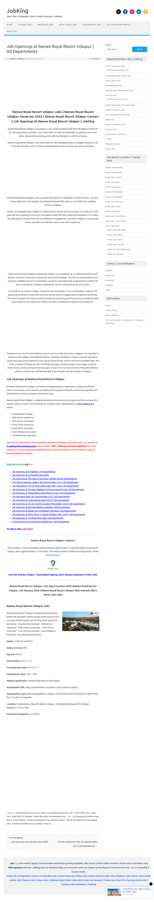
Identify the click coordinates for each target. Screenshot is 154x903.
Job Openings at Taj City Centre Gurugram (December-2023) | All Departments (48, 504)
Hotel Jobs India (41, 816)
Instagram (109, 280)
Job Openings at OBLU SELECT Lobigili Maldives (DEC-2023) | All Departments (48, 514)
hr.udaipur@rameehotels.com (21, 446)
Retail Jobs (110, 119)
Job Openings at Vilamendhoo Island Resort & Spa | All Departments (43, 493)
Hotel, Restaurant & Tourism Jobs (30, 813)
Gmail (107, 290)
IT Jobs (108, 139)
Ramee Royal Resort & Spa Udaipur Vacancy (31, 824)
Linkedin (108, 270)
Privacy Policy (111, 310)
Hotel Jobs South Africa (115, 216)
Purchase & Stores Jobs (117, 99)
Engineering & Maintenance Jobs (119, 90)
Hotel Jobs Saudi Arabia (115, 221)
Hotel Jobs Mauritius (114, 201)
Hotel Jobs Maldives (114, 192)
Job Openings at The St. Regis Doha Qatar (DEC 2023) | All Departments (45, 486)
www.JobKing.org (85, 404)
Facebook (109, 275)
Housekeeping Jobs (92, 25)
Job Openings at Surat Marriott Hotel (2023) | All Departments (41, 500)
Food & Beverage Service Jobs (59, 813)
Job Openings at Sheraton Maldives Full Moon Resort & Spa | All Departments (48, 489)
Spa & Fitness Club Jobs (115, 134)
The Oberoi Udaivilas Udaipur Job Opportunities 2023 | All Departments (45, 482)
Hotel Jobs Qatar (112, 211)
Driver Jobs (110, 149)
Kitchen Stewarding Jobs (118, 70)
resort (57, 555)
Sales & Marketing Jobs (115, 124)
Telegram (109, 285)
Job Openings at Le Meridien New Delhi (30, 475)
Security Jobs (111, 129)
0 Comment (94, 59)
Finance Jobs (111, 95)
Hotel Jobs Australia (114, 167)
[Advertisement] (53, 85)
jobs (133, 867)
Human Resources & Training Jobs (120, 105)
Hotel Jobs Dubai (114, 239)
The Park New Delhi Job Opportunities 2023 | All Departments (41, 496)
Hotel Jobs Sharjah (115, 254)
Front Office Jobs (68, 25)
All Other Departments (118, 25)
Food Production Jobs (115, 66)
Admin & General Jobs (115, 110)
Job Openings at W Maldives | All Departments (33, 471)
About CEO (12, 31)
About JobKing (111, 315)
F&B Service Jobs (45, 25)
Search (108, 45)
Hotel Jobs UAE (112, 226)
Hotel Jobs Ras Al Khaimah (118, 249)
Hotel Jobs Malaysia (114, 197)
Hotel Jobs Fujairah (115, 244)
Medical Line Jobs (113, 144)
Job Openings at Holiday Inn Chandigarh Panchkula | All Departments (44, 511)
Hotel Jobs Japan (112, 187)
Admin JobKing (17, 59)
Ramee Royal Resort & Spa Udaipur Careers (46, 820)
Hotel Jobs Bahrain (113, 172)
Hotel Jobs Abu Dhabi (116, 230)
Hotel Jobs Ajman (114, 235)
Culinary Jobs (25, 25)
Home (9, 25)
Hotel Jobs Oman (112, 206)
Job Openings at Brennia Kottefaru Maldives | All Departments (41, 507)
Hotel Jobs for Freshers (22, 816)
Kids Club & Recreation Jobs (117, 115)
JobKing (17, 11)
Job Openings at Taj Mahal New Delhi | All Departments (38, 518)
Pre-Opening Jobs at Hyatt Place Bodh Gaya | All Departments (40, 522)
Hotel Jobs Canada (113, 177)
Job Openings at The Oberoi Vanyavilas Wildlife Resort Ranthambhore (44, 479)
